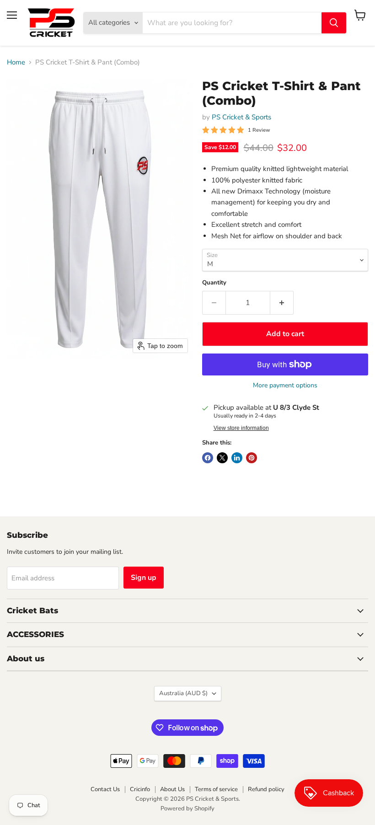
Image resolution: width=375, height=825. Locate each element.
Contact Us (105, 789)
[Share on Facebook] (207, 457)
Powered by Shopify (187, 808)
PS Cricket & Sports (241, 117)
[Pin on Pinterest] (251, 457)
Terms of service (216, 789)
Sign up (143, 578)
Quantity (214, 282)
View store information (241, 428)
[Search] (333, 22)
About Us (172, 789)
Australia (183, 693)
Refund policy (266, 789)
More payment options (285, 385)
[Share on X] (222, 457)
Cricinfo (140, 789)
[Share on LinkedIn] (236, 457)
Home (16, 62)
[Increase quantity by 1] (282, 303)
